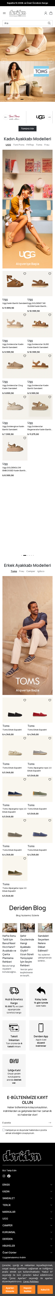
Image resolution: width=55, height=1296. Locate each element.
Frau (46, 144)
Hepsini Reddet (27, 1289)
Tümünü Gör (27, 128)
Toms (39, 144)
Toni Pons (18, 144)
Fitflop (30, 144)
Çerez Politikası (31, 1281)
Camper (30, 571)
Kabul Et (45, 1289)
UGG (8, 144)
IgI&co (40, 571)
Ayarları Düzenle (10, 1289)
